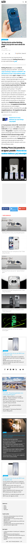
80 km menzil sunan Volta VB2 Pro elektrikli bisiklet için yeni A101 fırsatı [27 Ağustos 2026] (13, 362)
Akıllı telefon (4, 39)
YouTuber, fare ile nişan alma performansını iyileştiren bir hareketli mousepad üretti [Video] (12, 441)
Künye (5, 505)
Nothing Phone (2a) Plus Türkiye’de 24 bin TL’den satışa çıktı (13, 310)
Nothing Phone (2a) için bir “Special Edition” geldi (13, 271)
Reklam (5, 507)
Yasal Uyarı (6, 509)
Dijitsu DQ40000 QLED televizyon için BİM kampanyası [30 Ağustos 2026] (13, 491)
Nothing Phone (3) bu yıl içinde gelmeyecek (13, 232)
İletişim (5, 508)
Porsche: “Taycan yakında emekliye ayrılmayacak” (12, 406)
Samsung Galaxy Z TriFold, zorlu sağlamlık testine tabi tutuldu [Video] (14, 456)
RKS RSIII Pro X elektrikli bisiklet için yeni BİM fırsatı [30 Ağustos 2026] (13, 495)
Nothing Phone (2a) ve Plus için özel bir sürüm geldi (12, 330)
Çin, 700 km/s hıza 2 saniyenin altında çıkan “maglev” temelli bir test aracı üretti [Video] (13, 446)
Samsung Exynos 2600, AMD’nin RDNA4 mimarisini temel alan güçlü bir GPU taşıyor (13, 451)
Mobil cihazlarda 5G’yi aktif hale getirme (11, 534)
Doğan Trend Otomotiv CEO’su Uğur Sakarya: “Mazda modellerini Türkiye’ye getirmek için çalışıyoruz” (13, 398)
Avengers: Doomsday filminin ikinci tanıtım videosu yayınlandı (14, 436)
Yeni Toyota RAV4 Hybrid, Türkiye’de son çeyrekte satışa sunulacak (13, 402)
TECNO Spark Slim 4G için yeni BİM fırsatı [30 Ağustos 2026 (13, 354)
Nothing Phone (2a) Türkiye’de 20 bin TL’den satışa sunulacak (13, 291)
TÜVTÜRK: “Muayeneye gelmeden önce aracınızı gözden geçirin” (13, 394)
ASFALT (5, 390)
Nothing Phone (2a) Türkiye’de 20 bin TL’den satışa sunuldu (13, 252)
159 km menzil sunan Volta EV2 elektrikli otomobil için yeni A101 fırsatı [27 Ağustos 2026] (13, 358)
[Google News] (20, 53)
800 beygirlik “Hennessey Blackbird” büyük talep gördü (12, 410)
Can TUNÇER (4, 48)
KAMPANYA (5, 350)
